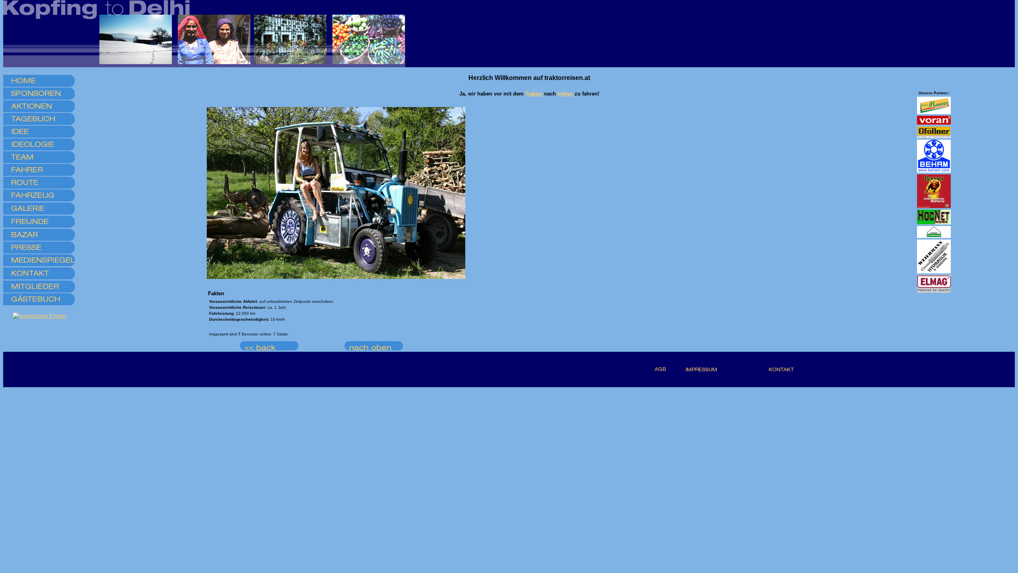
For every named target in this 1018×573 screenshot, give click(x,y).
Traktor (533, 94)
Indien (565, 94)
